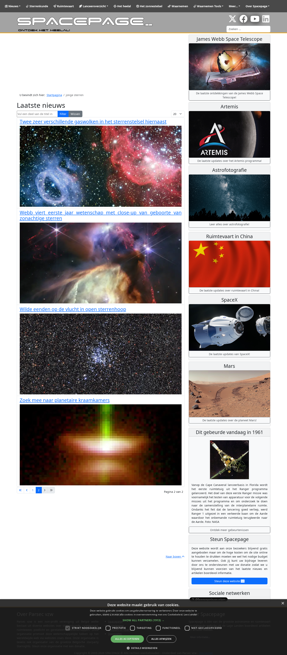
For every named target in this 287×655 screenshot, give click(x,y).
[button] (143, 620)
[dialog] (143, 627)
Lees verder (190, 614)
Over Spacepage (256, 6)
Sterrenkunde (38, 6)
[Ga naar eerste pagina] (20, 490)
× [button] (282, 603)
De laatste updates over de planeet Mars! (229, 420)
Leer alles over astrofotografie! (229, 224)
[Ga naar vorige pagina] (27, 490)
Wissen (75, 114)
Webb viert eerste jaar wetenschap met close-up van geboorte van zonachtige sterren (101, 215)
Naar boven (174, 556)
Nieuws (13, 6)
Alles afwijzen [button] (161, 639)
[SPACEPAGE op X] (232, 21)
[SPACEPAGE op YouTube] (254, 21)
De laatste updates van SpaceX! (229, 354)
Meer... (233, 6)
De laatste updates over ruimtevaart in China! (229, 290)
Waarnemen (179, 6)
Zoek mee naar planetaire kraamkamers (65, 400)
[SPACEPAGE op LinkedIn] (265, 21)
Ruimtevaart (65, 6)
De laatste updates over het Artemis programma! (229, 161)
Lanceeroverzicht (94, 6)
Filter (63, 114)
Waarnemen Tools (208, 6)
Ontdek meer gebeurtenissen (229, 530)
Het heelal (123, 6)
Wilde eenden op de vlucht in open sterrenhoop (73, 309)
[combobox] (248, 29)
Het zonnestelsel (150, 6)
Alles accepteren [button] (127, 639)
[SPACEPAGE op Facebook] (243, 21)
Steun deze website (227, 581)
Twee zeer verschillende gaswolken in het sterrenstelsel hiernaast (93, 121)
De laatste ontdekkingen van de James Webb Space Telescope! (229, 95)
